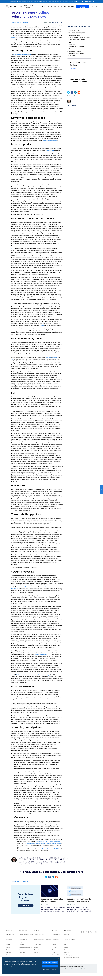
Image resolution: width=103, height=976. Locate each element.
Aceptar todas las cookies (50, 962)
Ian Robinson (71, 105)
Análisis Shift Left (23, 939)
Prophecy (48, 357)
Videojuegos (37, 952)
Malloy (42, 325)
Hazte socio (67, 952)
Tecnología (36, 949)
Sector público (37, 944)
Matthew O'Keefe (46, 914)
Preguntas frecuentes (69, 949)
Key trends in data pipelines (77, 33)
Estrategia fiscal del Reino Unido (72, 957)
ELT (70, 42)
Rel (56, 327)
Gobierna (8, 949)
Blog (65, 944)
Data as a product (74, 35)
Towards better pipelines (76, 46)
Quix (12, 359)
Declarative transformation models (79, 37)
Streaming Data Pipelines (50, 140)
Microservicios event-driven (25, 947)
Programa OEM (55, 954)
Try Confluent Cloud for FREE (50, 849)
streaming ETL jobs (23, 587)
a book (13, 37)
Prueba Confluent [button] (83, 6)
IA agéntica (21, 944)
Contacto (66, 937)
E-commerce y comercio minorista (42, 937)
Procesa (8, 947)
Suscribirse (25, 905)
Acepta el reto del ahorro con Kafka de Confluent (61, 1)
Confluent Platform (10, 937)
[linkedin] (75, 92)
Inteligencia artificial (24, 942)
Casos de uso (23, 931)
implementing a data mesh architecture (48, 841)
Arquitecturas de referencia (25, 937)
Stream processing (74, 49)
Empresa (66, 934)
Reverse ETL (72, 44)
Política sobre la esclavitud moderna (62, 966)
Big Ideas (25, 22)
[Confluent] (15, 6)
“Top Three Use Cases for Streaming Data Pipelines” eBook (43, 843)
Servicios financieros (39, 934)
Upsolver (54, 357)
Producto (9, 931)
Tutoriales (54, 942)
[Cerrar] (58, 958)
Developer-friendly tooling (77, 40)
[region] (31, 965)
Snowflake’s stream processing (39, 675)
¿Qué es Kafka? (56, 934)
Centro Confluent (10, 954)
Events (53, 952)
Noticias (66, 947)
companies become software (22, 55)
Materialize (24, 675)
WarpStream (9, 939)
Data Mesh (50, 150)
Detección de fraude (24, 949)
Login (82, 1)
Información (68, 931)
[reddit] (79, 92)
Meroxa (46, 587)
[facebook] (72, 92)
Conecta (8, 944)
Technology (15, 22)
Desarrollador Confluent (57, 937)
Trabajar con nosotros (69, 939)
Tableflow (8, 952)
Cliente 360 (22, 952)
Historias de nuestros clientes (26, 934)
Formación (54, 947)
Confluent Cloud (10, 934)
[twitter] (68, 92)
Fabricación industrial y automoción (42, 939)
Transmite (8, 942)
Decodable (52, 587)
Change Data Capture (40, 654)
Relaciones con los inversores (71, 942)
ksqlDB (18, 675)
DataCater (14, 589)
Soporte (54, 944)
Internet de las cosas (24, 954)
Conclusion (72, 56)
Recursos (54, 931)
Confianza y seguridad (69, 954)
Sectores (37, 931)
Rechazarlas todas (50, 966)
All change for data (74, 30)
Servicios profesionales (57, 949)
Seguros (36, 947)
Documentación (55, 939)
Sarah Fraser (71, 914)
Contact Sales (89, 1)
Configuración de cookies (77, 966)
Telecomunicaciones (39, 942)
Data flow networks (75, 51)
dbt (12, 248)
